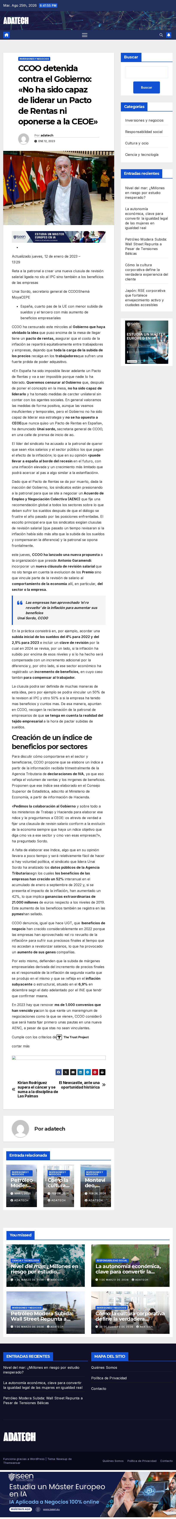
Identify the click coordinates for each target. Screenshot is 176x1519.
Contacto (98, 1388)
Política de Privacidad (109, 1378)
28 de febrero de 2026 (116, 1326)
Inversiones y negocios (34, 59)
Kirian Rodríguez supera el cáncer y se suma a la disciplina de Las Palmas (38, 1089)
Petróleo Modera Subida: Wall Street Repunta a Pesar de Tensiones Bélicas (45, 1318)
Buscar (131, 57)
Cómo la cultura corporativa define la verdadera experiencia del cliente (130, 1318)
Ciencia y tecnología (142, 154)
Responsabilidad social (143, 132)
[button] (161, 35)
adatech (47, 135)
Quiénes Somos (104, 1367)
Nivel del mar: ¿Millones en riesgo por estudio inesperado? (145, 193)
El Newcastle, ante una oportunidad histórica (79, 1085)
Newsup (61, 1459)
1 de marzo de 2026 (30, 1279)
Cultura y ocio (137, 143)
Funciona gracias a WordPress (24, 1459)
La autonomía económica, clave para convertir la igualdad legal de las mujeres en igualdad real (146, 218)
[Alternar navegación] (84, 34)
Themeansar (11, 1462)
